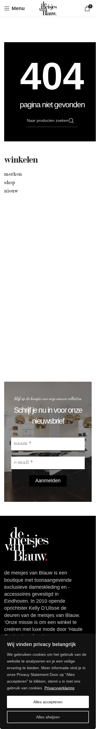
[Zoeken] (71, 120)
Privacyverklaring (59, 688)
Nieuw (11, 191)
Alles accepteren (47, 702)
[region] (48, 682)
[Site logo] (48, 8)
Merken (13, 174)
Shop (9, 183)
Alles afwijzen (48, 717)
